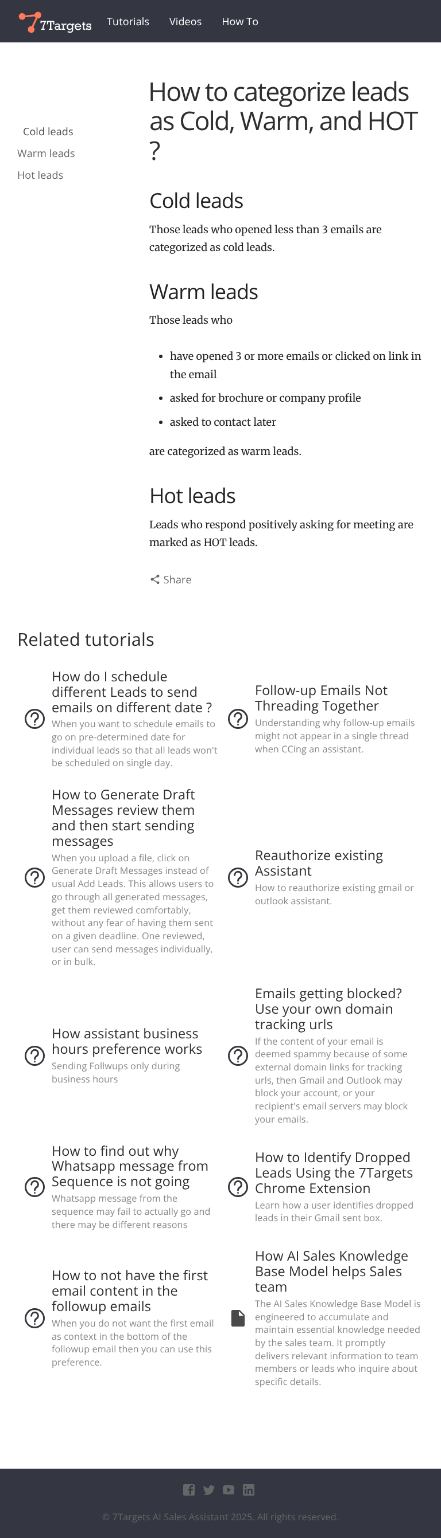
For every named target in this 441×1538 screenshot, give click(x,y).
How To (240, 22)
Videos (185, 22)
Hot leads (40, 175)
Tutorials (128, 22)
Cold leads (48, 132)
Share (176, 580)
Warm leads (46, 153)
